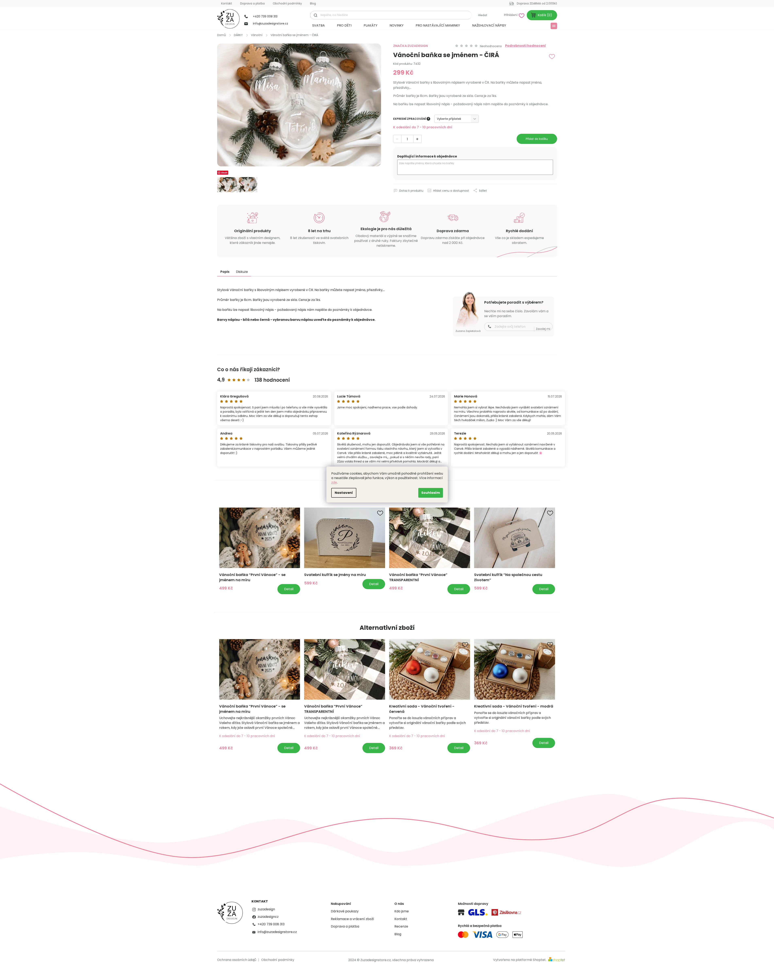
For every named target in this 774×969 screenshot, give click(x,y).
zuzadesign (266, 909)
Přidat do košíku (537, 139)
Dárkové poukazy (345, 911)
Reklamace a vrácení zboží (352, 919)
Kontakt (226, 3)
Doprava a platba (252, 3)
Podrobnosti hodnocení (525, 46)
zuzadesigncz (268, 917)
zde (334, 482)
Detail (288, 589)
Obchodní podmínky (287, 3)
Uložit (224, 172)
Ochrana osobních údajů (236, 960)
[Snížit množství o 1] (397, 139)
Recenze (401, 926)
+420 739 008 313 (271, 924)
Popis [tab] (224, 271)
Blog (313, 3)
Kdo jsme (401, 911)
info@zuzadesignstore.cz (277, 932)
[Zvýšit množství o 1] (417, 139)
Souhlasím (430, 492)
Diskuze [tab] (242, 271)
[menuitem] (318, 25)
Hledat (482, 15)
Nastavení (344, 492)
